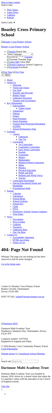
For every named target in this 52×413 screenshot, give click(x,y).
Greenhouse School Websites (31, 353)
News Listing (19, 222)
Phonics (22, 167)
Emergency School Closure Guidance (30, 211)
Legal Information (9, 349)
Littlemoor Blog (20, 229)
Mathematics (24, 160)
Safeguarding (19, 106)
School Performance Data (24, 129)
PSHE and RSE (25, 173)
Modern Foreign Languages (31, 162)
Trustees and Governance (24, 100)
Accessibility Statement (23, 237)
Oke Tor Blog (19, 232)
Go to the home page (10, 264)
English (21, 152)
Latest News (12, 12)
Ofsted (16, 116)
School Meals (19, 198)
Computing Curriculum (29, 147)
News (9, 217)
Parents (10, 191)
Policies (10, 17)
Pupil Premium (19, 118)
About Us (11, 82)
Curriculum (18, 142)
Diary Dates (12, 10)
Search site (6, 361)
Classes (16, 134)
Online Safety (24, 108)
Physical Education (27, 170)
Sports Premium (20, 121)
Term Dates (18, 214)
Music (21, 165)
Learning (11, 131)
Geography (23, 155)
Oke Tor (22, 139)
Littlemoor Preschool (22, 98)
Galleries (11, 15)
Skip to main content (10, 2)
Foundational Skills (21, 188)
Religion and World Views (30, 175)
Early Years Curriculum (29, 149)
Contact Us (12, 235)
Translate (28, 57)
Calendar (17, 193)
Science (22, 178)
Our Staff (17, 90)
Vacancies (17, 227)
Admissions (18, 111)
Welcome (17, 85)
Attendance (18, 196)
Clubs (15, 206)
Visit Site (5, 386)
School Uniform (20, 201)
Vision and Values (21, 87)
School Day (18, 204)
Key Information (14, 103)
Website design (8, 353)
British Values (19, 95)
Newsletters (18, 219)
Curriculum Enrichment (23, 180)
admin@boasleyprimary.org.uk (30, 296)
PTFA (15, 209)
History (21, 157)
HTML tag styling (21, 240)
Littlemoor (23, 137)
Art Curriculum (25, 144)
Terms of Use (19, 242)
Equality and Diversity (23, 93)
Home (10, 80)
